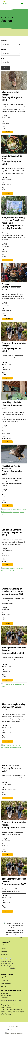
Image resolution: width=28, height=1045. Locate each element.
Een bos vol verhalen (12, 532)
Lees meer (7, 132)
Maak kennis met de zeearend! (12, 470)
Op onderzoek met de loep (12, 160)
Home (2, 17)
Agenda (3, 977)
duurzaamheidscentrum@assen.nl (12, 1000)
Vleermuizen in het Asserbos (12, 96)
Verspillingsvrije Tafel (12, 405)
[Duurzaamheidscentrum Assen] (22, 2)
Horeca (3, 986)
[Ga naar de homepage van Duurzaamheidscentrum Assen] (7, 7)
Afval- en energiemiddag (13, 707)
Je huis (3, 945)
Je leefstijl (4, 954)
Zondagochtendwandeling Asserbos (14, 347)
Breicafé (11, 287)
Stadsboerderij (6, 983)
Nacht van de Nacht (11, 768)
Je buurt (4, 951)
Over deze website (14, 1027)
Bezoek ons (8, 17)
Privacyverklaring (14, 1025)
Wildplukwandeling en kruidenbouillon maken (12, 591)
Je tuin (3, 948)
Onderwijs (4, 980)
